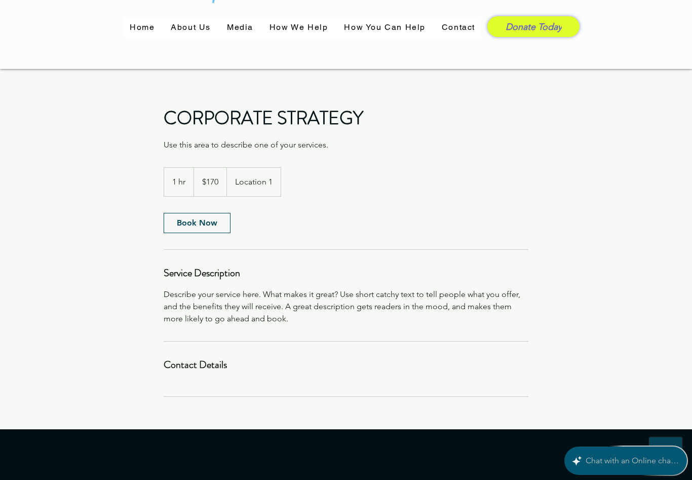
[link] (197, 223)
